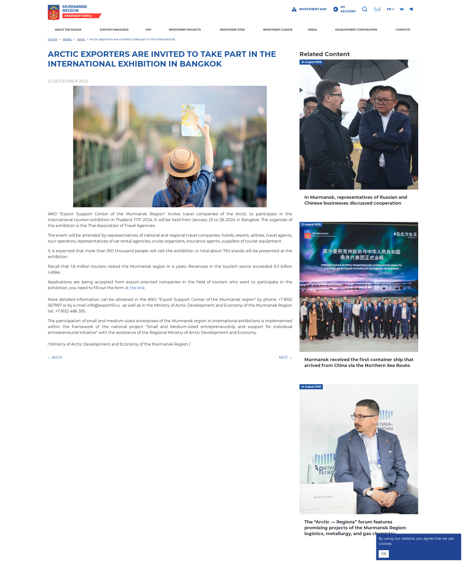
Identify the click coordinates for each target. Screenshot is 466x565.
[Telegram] (411, 9)
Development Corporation (356, 29)
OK (383, 554)
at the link (135, 288)
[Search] (365, 9)
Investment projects (185, 29)
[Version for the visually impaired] (378, 9)
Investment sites (232, 29)
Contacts (403, 29)
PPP (148, 29)
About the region (68, 29)
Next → (285, 357)
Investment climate (277, 29)
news (81, 39)
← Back (55, 357)
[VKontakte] (402, 9)
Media (312, 29)
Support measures (114, 29)
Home (52, 39)
